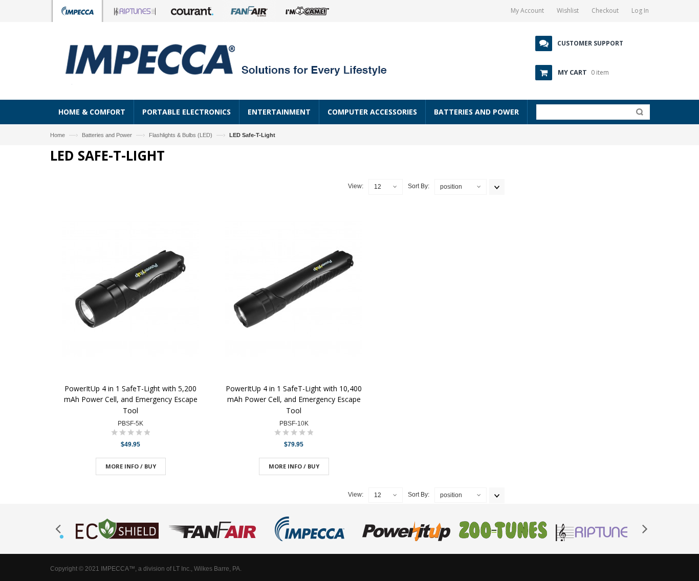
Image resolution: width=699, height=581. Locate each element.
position (451, 186)
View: (355, 186)
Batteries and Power (107, 135)
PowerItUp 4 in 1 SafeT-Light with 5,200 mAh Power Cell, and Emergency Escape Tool (131, 399)
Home (57, 135)
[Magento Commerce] (237, 59)
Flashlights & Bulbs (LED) (180, 135)
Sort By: (418, 186)
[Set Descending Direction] (497, 187)
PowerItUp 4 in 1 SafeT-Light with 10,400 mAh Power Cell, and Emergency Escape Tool (294, 399)
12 (377, 186)
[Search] (637, 114)
